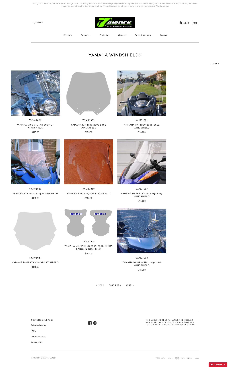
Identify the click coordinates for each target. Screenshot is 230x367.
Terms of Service (38, 337)
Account (163, 35)
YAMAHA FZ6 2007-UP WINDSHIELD (88, 193)
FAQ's (33, 331)
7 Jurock (52, 357)
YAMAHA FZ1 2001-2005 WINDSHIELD (35, 193)
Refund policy (37, 342)
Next (129, 285)
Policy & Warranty (38, 325)
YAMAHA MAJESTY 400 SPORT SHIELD (35, 262)
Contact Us (219, 365)
